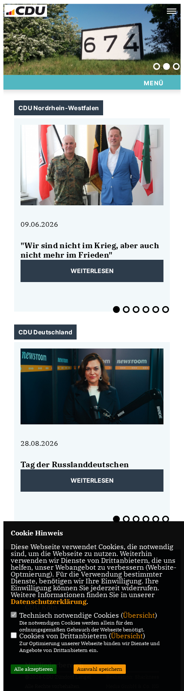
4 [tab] (145, 309)
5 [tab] (155, 309)
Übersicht (139, 615)
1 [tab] (156, 66)
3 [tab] (176, 66)
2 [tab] (166, 66)
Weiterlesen (92, 270)
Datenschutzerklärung (48, 601)
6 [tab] (165, 309)
